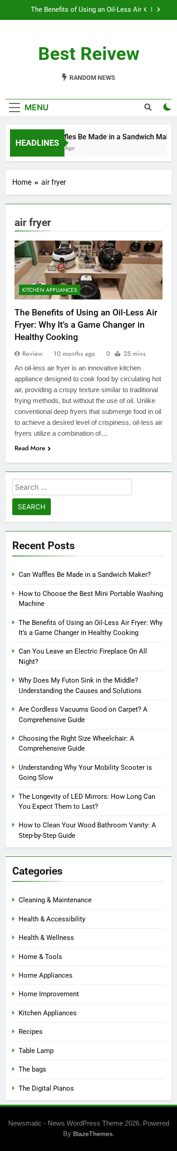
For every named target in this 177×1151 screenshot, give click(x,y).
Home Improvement (49, 994)
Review (32, 353)
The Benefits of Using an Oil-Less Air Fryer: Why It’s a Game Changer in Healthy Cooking (79, 10)
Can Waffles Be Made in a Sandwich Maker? (85, 575)
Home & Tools (40, 957)
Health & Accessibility (52, 919)
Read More (30, 448)
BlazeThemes (93, 1133)
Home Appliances (46, 975)
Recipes (31, 1032)
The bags (32, 1069)
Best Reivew (88, 53)
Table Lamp (36, 1051)
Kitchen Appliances (49, 290)
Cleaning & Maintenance (55, 900)
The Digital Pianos (46, 1088)
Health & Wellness (46, 938)
